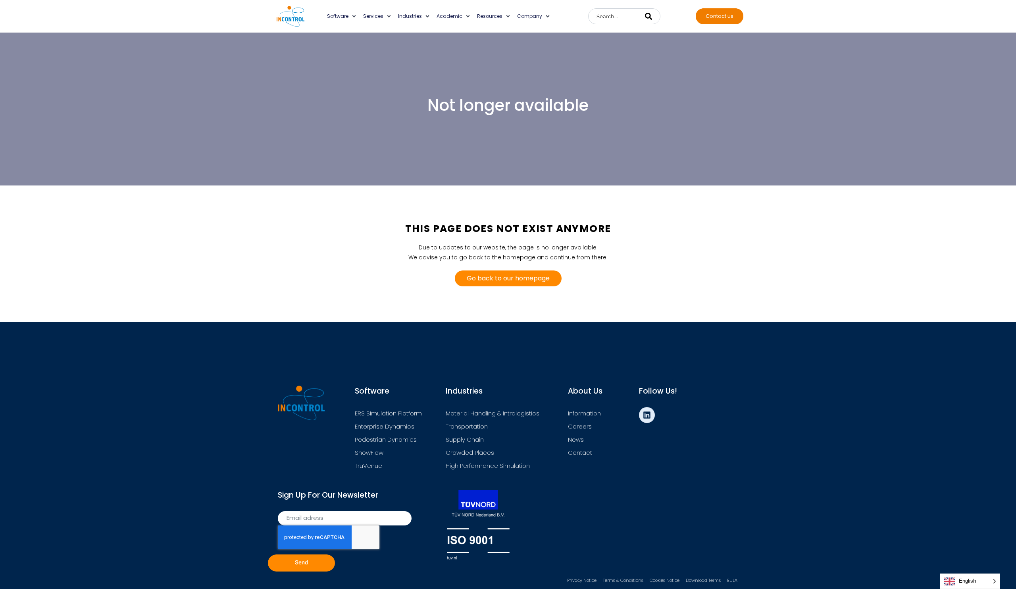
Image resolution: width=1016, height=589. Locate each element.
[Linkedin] (647, 415)
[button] (342, 16)
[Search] (648, 16)
